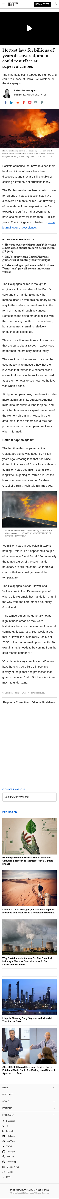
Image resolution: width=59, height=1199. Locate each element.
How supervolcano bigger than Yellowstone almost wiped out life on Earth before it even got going (29, 248)
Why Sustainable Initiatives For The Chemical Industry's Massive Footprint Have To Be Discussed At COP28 (27, 961)
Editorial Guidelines (43, 702)
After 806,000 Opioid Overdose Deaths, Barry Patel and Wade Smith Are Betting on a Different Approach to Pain (28, 1070)
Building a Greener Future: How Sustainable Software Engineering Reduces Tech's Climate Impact (27, 860)
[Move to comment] (42, 102)
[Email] (36, 102)
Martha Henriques (27, 90)
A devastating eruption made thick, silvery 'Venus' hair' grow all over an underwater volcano (28, 269)
